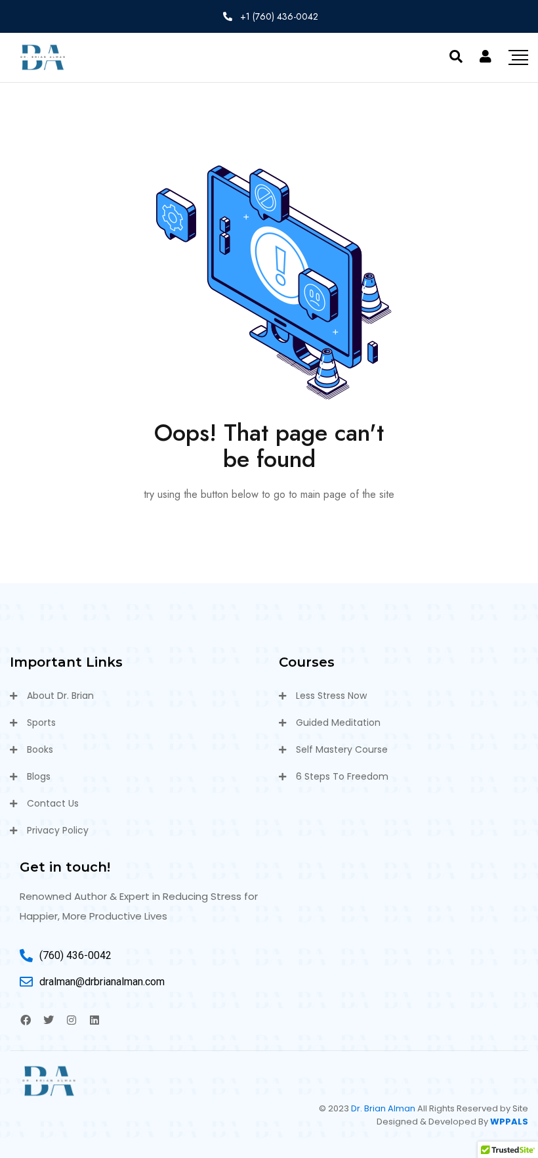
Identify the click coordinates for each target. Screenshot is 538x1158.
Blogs (39, 776)
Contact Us (53, 803)
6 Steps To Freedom (342, 776)
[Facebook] (25, 1020)
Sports (41, 722)
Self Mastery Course (342, 749)
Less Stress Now (331, 695)
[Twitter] (48, 1020)
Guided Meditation (338, 722)
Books (40, 749)
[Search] (456, 56)
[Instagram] (71, 1020)
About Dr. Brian (60, 695)
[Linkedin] (94, 1020)
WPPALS (509, 1121)
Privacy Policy (58, 830)
